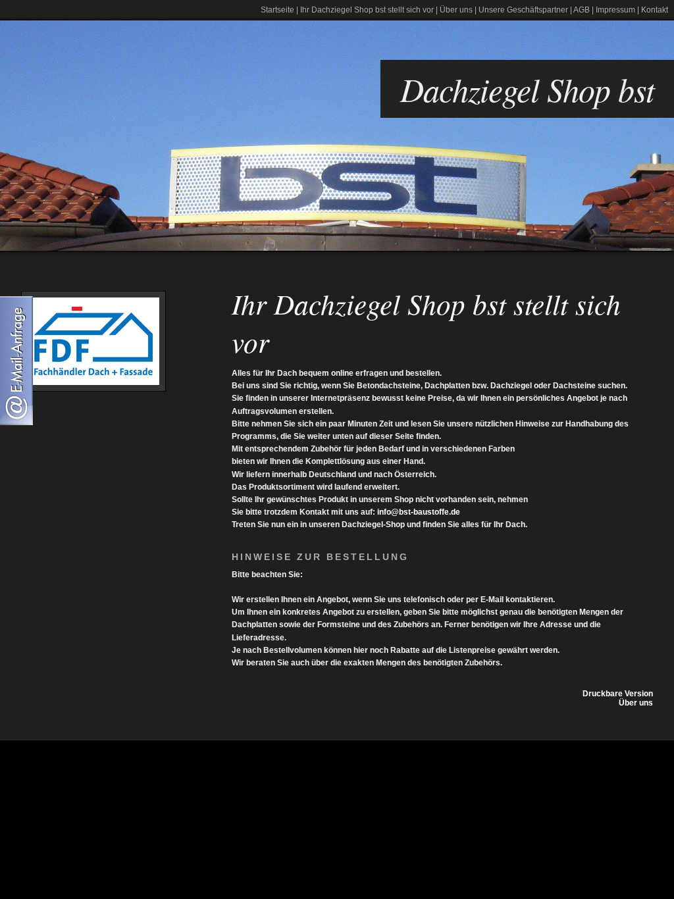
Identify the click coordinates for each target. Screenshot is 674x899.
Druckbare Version (618, 693)
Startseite (277, 9)
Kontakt (654, 9)
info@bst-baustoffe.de (418, 512)
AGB (581, 9)
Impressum (615, 9)
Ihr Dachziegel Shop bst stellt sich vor (367, 9)
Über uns (456, 9)
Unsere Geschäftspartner (523, 9)
